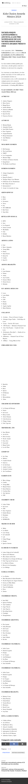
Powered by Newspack (6, 781)
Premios (14, 10)
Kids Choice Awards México (18, 752)
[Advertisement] (14, 362)
